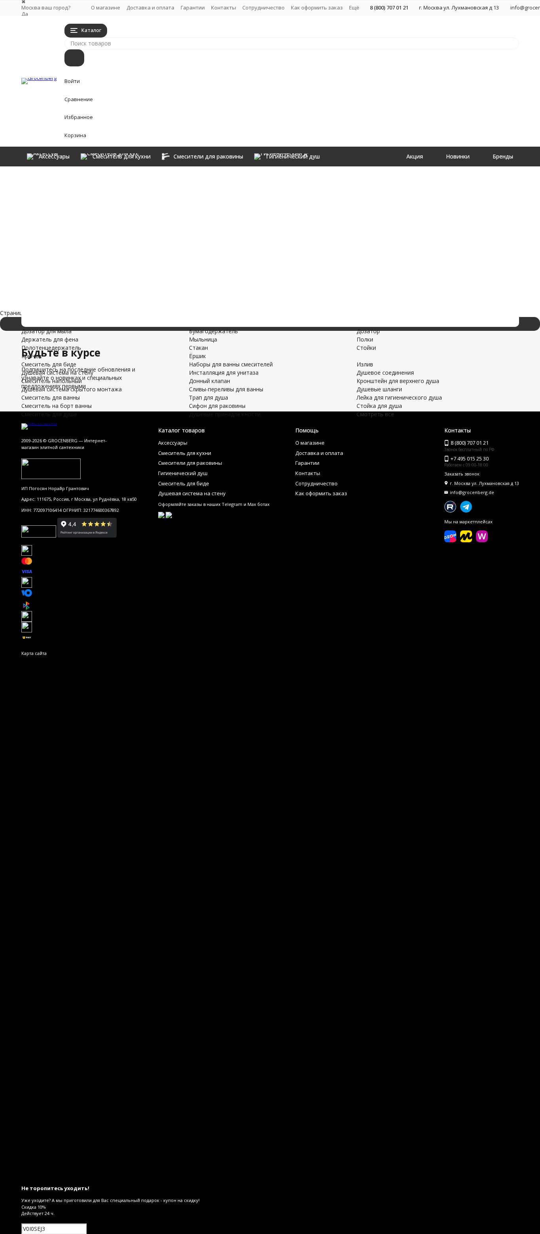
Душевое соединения (273, 229)
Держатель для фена (272, 187)
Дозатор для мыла (269, 179)
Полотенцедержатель (274, 196)
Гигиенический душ (120, 201)
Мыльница (352, 187)
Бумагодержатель (362, 179)
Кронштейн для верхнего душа (285, 238)
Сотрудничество (263, 7)
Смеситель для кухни (128, 184)
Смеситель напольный (134, 226)
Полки (439, 187)
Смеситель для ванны (131, 242)
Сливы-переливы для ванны (155, 292)
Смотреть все (375, 414)
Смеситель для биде (125, 209)
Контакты (223, 7)
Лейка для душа (452, 221)
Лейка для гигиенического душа (380, 229)
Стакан (347, 196)
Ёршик (346, 204)
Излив (252, 221)
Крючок (254, 204)
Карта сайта (34, 653)
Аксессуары (89, 176)
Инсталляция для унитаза (148, 275)
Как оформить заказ (317, 7)
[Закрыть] (270, 1176)
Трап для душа (102, 300)
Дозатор (442, 179)
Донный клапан (105, 284)
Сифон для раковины (128, 309)
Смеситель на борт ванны (149, 251)
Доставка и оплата (150, 7)
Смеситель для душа (126, 259)
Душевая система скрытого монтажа (194, 234)
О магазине (105, 7)
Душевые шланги (360, 221)
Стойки (440, 196)
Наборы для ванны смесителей (169, 267)
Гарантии (193, 7)
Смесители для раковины (145, 192)
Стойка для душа (360, 238)
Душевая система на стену (151, 217)
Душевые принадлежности (151, 317)
